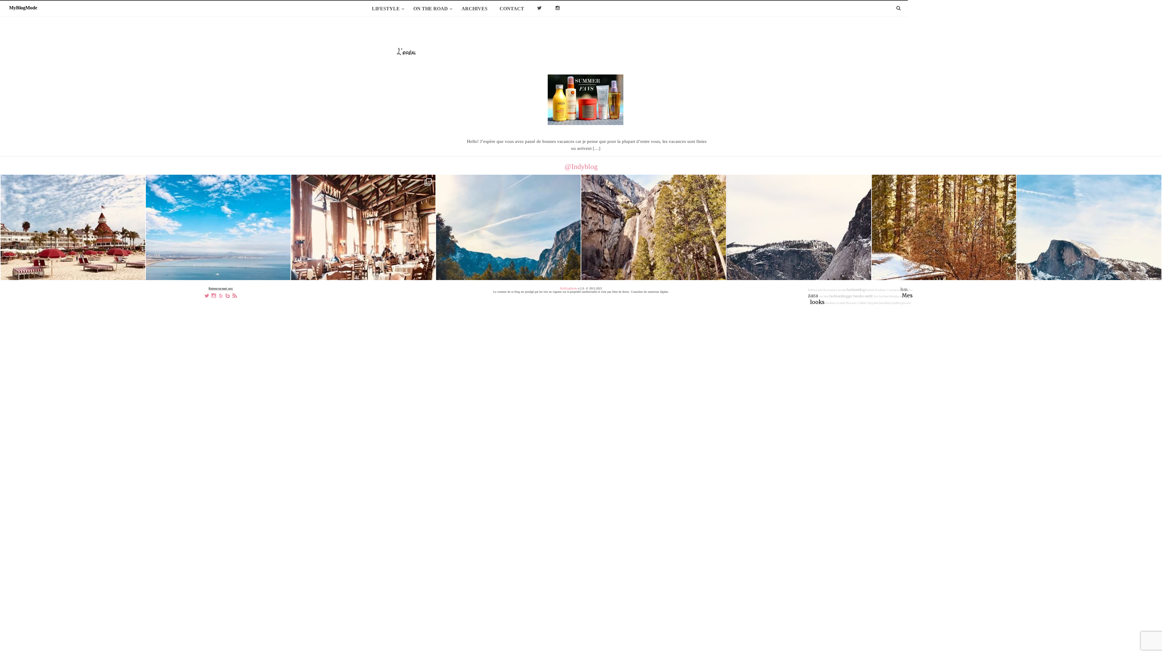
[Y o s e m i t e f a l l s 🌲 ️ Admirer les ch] (653, 247)
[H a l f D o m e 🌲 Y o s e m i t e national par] (1089, 247)
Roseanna (830, 290)
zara (813, 296)
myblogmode (901, 303)
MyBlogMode (568, 288)
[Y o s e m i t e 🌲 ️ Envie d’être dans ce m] (363, 247)
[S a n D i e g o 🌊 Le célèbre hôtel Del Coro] (73, 247)
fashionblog (856, 290)
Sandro (858, 296)
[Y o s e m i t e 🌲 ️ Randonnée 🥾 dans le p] (508, 247)
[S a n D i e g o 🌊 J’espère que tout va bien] (218, 247)
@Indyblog (581, 166)
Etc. (910, 290)
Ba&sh (870, 290)
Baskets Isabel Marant (840, 303)
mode (842, 290)
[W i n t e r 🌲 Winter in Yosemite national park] (799, 247)
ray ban (824, 296)
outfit (869, 296)
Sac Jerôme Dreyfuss (887, 296)
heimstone (815, 290)
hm (904, 289)
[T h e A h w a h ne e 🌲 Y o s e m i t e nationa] (944, 247)
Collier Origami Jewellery (874, 303)
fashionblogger (840, 296)
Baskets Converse (887, 290)
